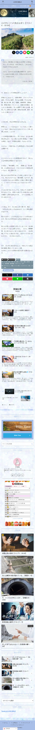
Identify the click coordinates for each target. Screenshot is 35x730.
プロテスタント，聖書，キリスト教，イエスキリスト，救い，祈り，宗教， (17, 266)
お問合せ (15, 722)
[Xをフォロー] (15, 475)
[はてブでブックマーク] (21, 52)
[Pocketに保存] (24, 52)
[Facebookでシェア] (17, 52)
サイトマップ (26, 722)
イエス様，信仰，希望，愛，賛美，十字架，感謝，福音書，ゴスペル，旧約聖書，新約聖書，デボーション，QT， (17, 262)
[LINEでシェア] (28, 52)
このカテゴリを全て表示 (17, 518)
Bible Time (17, 435)
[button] (32, 52)
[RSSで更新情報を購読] (22, 475)
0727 (18, 259)
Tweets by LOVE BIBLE (8, 711)
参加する (28, 520)
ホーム (6, 722)
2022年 (5, 259)
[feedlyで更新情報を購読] (19, 475)
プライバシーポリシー (18, 725)
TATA (18, 467)
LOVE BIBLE (17, 2)
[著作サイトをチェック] (12, 475)
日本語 (7, 728)
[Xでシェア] (13, 52)
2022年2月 (11, 259)
